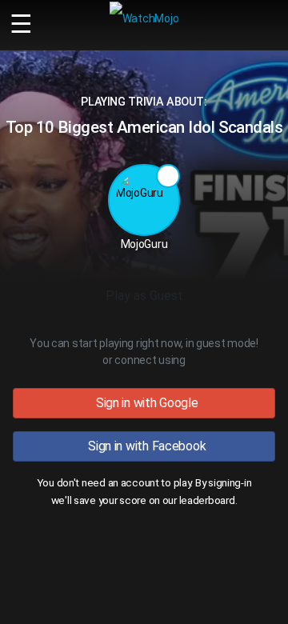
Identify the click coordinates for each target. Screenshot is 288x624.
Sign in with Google (144, 402)
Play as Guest (144, 295)
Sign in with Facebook (144, 446)
